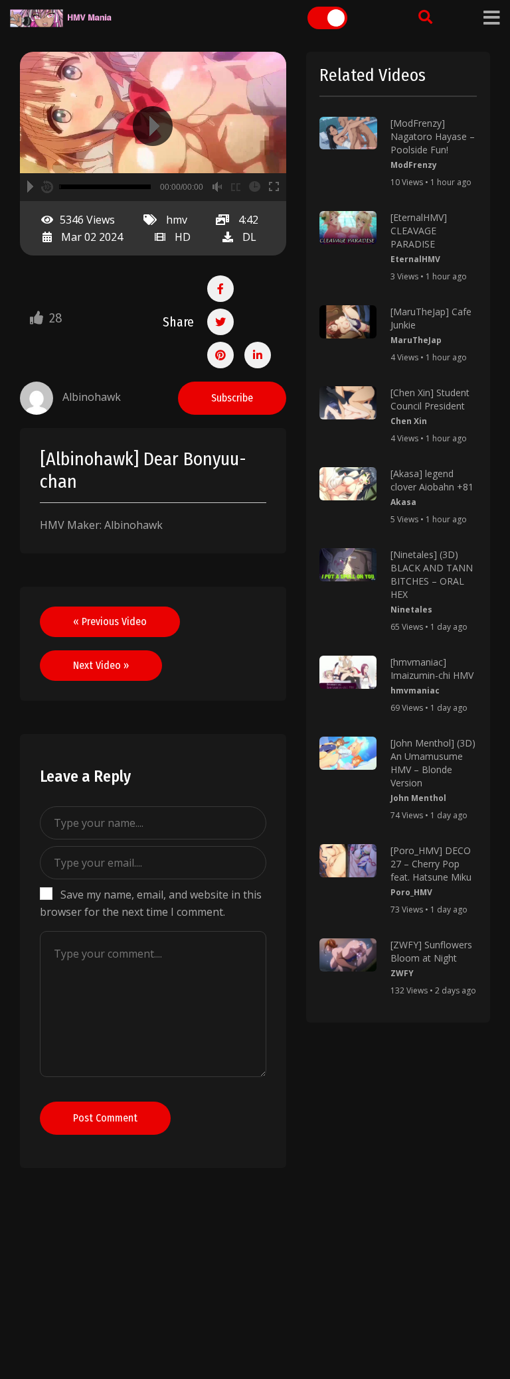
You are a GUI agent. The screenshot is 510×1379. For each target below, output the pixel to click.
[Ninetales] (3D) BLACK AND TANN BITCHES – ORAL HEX (431, 574)
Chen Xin (408, 421)
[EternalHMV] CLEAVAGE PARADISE (418, 230)
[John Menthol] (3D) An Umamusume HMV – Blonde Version (432, 763)
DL (249, 237)
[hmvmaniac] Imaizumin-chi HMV (431, 669)
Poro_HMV (411, 892)
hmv (176, 219)
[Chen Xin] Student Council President (429, 399)
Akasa (403, 502)
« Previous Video (110, 621)
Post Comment (105, 1118)
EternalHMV (415, 259)
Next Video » (101, 665)
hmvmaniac (415, 690)
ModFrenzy (413, 165)
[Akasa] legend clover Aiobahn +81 (431, 480)
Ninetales (411, 609)
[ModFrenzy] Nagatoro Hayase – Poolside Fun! (432, 136)
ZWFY (402, 973)
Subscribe (232, 398)
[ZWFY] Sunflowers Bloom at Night (431, 951)
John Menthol (418, 798)
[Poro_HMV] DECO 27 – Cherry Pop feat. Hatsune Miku (430, 863)
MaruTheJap (416, 340)
